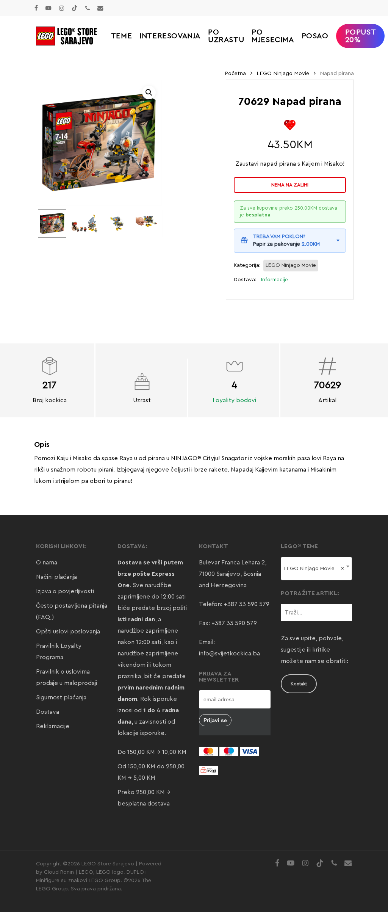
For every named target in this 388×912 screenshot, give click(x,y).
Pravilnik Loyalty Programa (58, 651)
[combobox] (316, 568)
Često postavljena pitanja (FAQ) (71, 611)
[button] (149, 92)
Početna (235, 73)
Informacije (274, 279)
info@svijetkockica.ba (229, 653)
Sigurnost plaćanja (61, 697)
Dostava (47, 712)
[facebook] (36, 8)
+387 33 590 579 (246, 604)
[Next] (151, 223)
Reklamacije (52, 726)
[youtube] (48, 8)
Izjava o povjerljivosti (65, 591)
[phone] (87, 8)
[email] (100, 8)
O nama (46, 562)
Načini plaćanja (56, 577)
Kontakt (299, 684)
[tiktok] (75, 8)
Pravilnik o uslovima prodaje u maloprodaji (66, 677)
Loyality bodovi (234, 400)
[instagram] (61, 8)
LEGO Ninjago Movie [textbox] (314, 568)
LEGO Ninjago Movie (283, 73)
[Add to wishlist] (290, 124)
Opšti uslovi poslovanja (68, 631)
